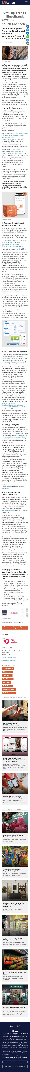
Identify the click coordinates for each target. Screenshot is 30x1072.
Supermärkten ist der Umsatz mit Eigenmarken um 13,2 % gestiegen (12, 245)
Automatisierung (8, 689)
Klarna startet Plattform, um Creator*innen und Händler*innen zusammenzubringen (14, 760)
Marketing (6, 682)
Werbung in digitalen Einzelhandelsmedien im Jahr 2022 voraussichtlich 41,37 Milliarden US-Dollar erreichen (15, 406)
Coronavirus (7, 675)
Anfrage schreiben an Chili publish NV (15, 627)
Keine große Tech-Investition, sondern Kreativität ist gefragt (12, 797)
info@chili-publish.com (9, 661)
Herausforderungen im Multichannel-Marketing (10, 724)
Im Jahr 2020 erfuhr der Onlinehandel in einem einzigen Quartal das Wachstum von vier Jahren (15, 437)
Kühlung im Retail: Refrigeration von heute (14, 973)
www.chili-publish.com (9, 658)
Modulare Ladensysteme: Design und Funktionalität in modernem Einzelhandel (13, 905)
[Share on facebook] (27, 26)
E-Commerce (7, 672)
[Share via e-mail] (27, 43)
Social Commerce (8, 693)
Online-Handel (8, 668)
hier (17, 604)
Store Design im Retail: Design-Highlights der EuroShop (13, 939)
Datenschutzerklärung (15, 1056)
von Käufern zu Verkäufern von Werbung (12, 357)
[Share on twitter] (27, 29)
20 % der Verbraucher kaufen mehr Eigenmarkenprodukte (14, 241)
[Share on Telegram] (27, 40)
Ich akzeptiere (15, 1062)
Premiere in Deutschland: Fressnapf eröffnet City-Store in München (14, 1008)
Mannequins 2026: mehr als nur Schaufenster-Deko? (13, 836)
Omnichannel (7, 679)
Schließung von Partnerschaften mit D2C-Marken (12, 152)
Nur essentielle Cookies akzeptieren (15, 1066)
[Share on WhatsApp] (27, 36)
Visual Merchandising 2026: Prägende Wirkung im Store (12, 870)
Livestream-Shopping (8, 510)
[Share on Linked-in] (27, 33)
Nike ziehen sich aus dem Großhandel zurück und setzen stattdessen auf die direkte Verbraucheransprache (15, 136)
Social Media (7, 686)
